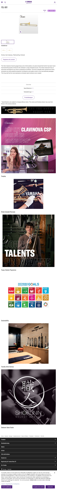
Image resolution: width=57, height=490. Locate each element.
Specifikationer (28, 88)
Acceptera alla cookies (38, 487)
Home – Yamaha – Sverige (6, 436)
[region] (28, 480)
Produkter (31, 436)
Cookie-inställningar (7, 487)
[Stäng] (54, 472)
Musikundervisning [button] (5, 443)
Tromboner (37, 436)
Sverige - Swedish (7, 469)
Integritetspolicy (9, 484)
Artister (3, 450)
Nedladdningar (28, 92)
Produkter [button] (3, 439)
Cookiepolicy (16, 484)
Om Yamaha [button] (3, 465)
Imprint (3, 484)
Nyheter (3, 447)
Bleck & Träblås (25, 436)
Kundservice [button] (3, 458)
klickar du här (33, 480)
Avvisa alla (50, 487)
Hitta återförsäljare (5, 454)
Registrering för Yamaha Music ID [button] (8, 461)
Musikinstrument (17, 436)
